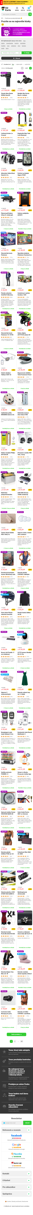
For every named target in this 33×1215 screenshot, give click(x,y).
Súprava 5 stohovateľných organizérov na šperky (8, 694)
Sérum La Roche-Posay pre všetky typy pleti (24, 774)
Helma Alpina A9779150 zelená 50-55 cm (24, 334)
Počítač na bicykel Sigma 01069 (23, 174)
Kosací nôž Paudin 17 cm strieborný (7, 653)
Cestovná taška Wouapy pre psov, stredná (6, 1013)
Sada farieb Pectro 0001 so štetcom (23, 813)
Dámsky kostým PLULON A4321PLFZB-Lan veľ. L (8, 933)
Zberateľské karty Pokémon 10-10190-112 (7, 334)
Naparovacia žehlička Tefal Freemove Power (24, 374)
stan (8, 46)
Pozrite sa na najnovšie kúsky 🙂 (13, 18)
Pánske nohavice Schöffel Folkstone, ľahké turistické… (7, 294)
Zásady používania (16, 1201)
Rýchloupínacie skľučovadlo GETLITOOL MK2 (23, 893)
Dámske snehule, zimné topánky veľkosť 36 (25, 973)
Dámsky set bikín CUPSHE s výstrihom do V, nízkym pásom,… (24, 1013)
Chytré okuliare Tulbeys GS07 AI (6, 374)
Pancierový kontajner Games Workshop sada (8, 573)
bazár (13, 1206)
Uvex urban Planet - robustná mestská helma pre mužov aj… (7, 614)
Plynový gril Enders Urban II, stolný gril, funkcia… (7, 215)
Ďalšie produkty (16, 1034)
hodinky (3, 46)
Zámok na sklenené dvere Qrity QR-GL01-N (25, 933)
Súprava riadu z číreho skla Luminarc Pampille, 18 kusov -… (24, 534)
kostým (17, 43)
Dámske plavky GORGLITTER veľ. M (7, 853)
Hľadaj (27, 53)
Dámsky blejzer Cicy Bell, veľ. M (7, 973)
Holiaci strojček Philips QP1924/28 (8, 453)
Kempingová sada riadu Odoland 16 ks (7, 733)
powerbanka (9, 43)
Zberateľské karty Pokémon (6, 254)
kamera (24, 46)
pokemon (13, 46)
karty (7, 48)
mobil (2, 48)
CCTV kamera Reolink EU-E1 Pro (24, 653)
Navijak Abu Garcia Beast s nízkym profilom (23, 95)
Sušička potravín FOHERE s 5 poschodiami (6, 774)
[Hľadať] (30, 14)
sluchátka (22, 43)
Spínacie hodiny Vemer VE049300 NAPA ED (8, 813)
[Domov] (2, 18)
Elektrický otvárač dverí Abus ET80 (23, 413)
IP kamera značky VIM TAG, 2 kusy (24, 453)
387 (22, 1041)
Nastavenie (25, 1201)
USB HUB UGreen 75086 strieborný (23, 493)
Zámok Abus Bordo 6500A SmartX (7, 94)
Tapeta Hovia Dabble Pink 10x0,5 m (7, 533)
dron (19, 46)
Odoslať (27, 1123)
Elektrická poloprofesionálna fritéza (6, 494)
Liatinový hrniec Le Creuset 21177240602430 (7, 135)
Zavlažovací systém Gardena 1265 (24, 294)
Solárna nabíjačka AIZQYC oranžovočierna (23, 215)
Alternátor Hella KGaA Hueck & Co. (8, 174)
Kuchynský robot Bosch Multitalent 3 (25, 733)
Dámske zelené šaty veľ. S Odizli (24, 693)
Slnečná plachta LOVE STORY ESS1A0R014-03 (8, 893)
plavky (3, 43)
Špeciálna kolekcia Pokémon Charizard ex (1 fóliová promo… (25, 255)
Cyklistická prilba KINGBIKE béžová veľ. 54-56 (8, 414)
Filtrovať (17, 58)
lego (24, 40)
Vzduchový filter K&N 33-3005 (24, 853)
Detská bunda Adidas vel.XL (24, 613)
